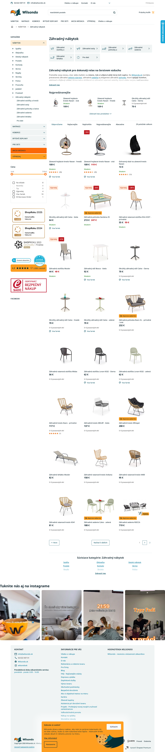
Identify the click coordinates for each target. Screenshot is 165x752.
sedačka (94, 77)
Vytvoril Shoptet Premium (140, 747)
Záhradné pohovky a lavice (28, 108)
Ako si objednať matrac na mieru (74, 693)
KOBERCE (16, 132)
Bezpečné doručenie (69, 690)
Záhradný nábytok (23, 97)
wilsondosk (22, 665)
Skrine (18, 69)
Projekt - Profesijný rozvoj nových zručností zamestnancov (79, 708)
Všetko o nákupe (71, 3)
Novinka (29, 185)
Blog (63, 670)
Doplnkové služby (68, 680)
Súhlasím (114, 727)
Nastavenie (50, 744)
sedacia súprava (75, 77)
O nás (93, 3)
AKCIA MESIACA (19, 150)
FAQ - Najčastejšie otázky (71, 674)
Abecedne (120, 124)
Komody (19, 65)
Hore (55, 542)
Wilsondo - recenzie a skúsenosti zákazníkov (126, 654)
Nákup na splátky (68, 715)
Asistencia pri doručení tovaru (73, 703)
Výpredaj (29, 191)
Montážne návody (68, 719)
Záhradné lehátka (24, 116)
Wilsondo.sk (137, 75)
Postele (19, 61)
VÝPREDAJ (17, 156)
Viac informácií (50, 738)
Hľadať (114, 12)
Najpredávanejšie (103, 124)
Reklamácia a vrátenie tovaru (73, 664)
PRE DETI (16, 144)
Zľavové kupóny (67, 700)
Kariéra (64, 697)
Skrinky (19, 77)
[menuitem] (15, 21)
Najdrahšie (86, 124)
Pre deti (20, 121)
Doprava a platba (68, 677)
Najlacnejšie (72, 124)
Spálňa (18, 48)
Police (18, 81)
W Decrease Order (29, 197)
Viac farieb (29, 194)
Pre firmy (65, 667)
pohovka (122, 77)
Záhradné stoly (23, 104)
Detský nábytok (22, 57)
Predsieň (19, 93)
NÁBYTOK (17, 43)
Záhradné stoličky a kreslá (27, 100)
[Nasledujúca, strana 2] (145, 542)
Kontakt (84, 3)
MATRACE (16, 126)
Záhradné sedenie (24, 112)
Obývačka (19, 52)
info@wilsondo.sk (25, 654)
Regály (18, 73)
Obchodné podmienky (70, 687)
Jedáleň (19, 89)
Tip (29, 188)
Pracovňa (19, 85)
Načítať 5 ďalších (100, 542)
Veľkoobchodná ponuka (71, 712)
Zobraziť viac (100, 573)
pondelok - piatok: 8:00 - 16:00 (31, 671)
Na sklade (29, 182)
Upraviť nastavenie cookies (24, 747)
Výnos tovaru (66, 683)
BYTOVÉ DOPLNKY (20, 138)
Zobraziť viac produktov (99, 114)
